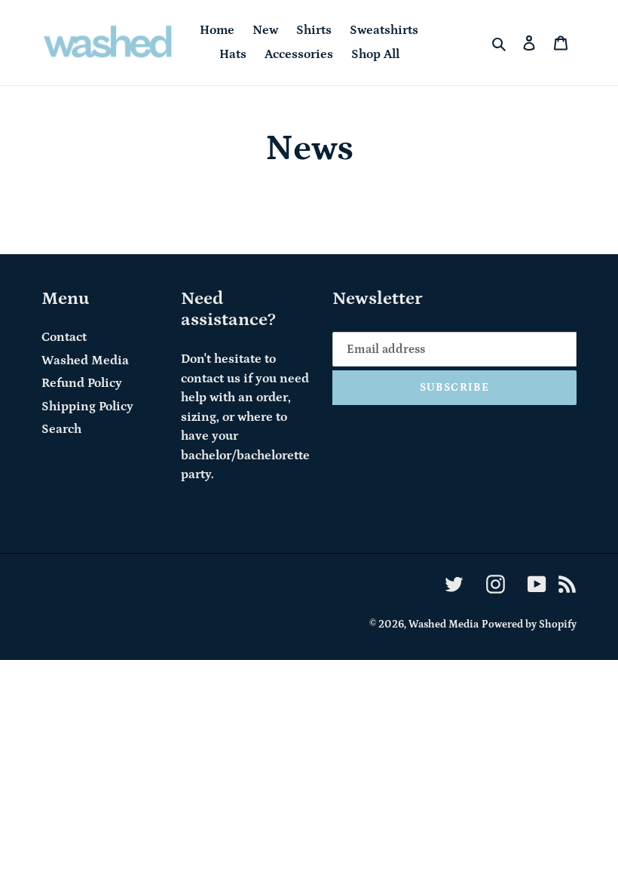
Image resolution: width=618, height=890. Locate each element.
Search (61, 429)
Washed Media (85, 360)
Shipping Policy (87, 406)
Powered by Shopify (529, 624)
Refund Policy (81, 383)
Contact (64, 337)
